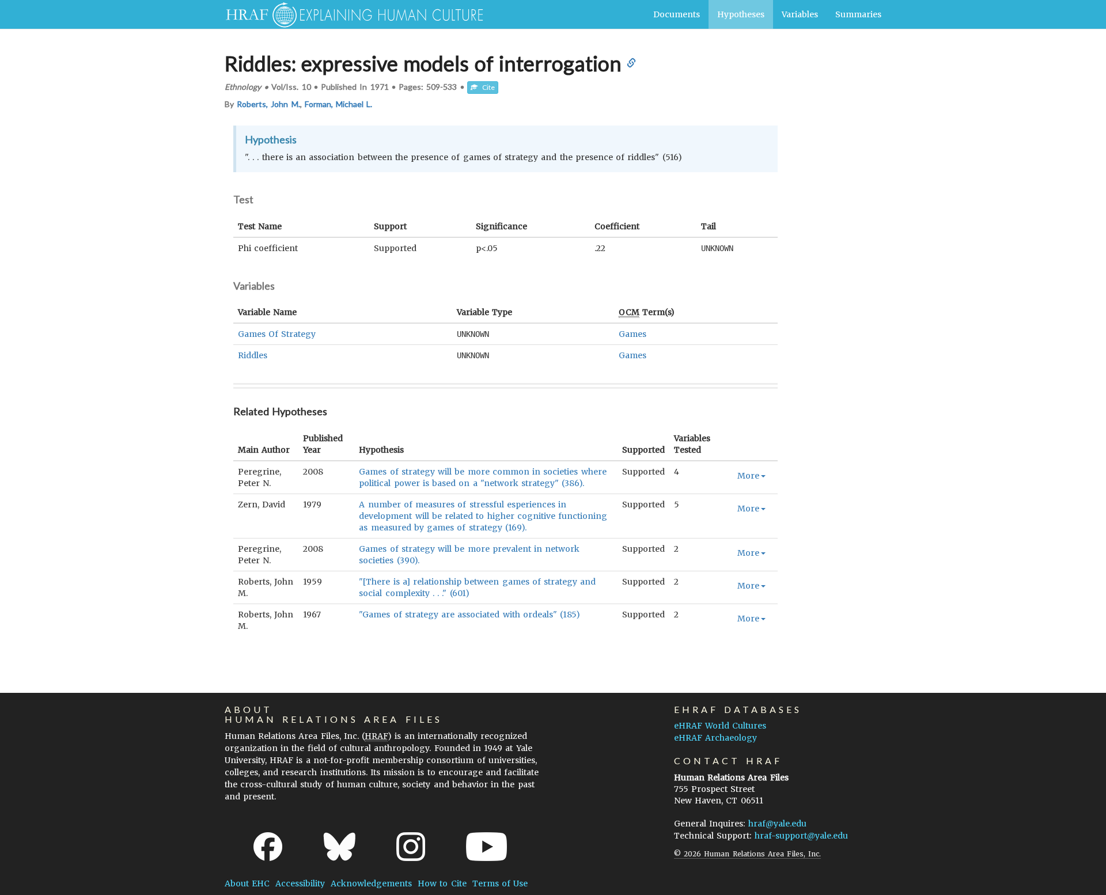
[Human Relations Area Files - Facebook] (268, 846)
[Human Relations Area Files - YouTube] (486, 846)
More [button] (748, 476)
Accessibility (300, 883)
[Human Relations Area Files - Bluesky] (339, 846)
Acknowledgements (371, 883)
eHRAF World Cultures (720, 725)
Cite (486, 87)
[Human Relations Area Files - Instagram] (410, 846)
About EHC (247, 883)
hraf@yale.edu (777, 823)
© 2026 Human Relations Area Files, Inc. (747, 854)
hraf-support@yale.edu (801, 835)
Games (632, 334)
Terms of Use (500, 883)
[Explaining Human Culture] (350, 14)
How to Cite (442, 883)
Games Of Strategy (277, 334)
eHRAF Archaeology (715, 738)
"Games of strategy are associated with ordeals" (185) (469, 614)
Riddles (252, 355)
